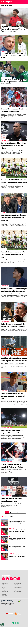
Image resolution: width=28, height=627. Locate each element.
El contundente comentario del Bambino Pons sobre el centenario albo (13, 396)
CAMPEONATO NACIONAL (18, 588)
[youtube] (15, 578)
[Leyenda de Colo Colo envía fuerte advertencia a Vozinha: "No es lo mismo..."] (14, 18)
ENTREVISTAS (4, 595)
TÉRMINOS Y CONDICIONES (6, 586)
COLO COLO (16, 584)
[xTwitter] (11, 578)
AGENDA (3, 587)
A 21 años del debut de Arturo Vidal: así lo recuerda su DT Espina (12, 56)
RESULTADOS (16, 590)
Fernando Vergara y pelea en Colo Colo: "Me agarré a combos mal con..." (13, 254)
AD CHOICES (4, 594)
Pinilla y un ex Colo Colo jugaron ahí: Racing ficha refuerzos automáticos (13, 82)
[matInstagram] (7, 578)
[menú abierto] (1, 2)
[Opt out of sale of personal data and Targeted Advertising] (2, 624)
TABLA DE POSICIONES (17, 591)
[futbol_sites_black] (22, 601)
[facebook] (3, 578)
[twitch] (18, 578)
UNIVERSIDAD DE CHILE (18, 586)
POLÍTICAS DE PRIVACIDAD (6, 588)
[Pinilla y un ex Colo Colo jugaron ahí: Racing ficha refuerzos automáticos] (14, 71)
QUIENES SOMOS (5, 583)
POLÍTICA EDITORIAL (5, 590)
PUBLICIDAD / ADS (5, 591)
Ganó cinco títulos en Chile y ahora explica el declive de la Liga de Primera (13, 145)
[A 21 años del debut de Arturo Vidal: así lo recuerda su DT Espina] (14, 45)
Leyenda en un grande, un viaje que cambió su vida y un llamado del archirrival (13, 217)
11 (20, 512)
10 (17, 512)
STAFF (3, 584)
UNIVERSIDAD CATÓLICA (18, 587)
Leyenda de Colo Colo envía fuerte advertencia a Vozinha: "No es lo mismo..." (13, 29)
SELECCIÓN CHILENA (17, 583)
